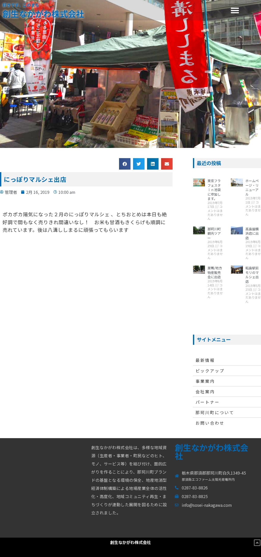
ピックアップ (210, 371)
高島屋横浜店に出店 (252, 233)
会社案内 (205, 391)
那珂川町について (214, 412)
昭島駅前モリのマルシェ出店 (252, 274)
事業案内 (205, 381)
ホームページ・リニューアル (252, 187)
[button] (234, 10)
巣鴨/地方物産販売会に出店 (214, 272)
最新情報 (205, 360)
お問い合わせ (210, 423)
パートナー (207, 402)
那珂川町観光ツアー (214, 233)
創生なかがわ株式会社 (43, 13)
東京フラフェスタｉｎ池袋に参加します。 (214, 189)
